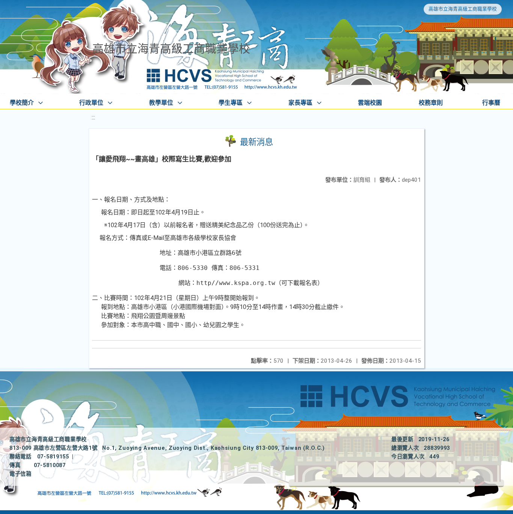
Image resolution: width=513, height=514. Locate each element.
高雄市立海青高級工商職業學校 (463, 9)
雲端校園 (370, 102)
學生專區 (231, 102)
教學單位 (161, 102)
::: (93, 117)
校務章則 (431, 102)
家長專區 (300, 102)
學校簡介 (22, 102)
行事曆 (491, 102)
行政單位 (91, 102)
